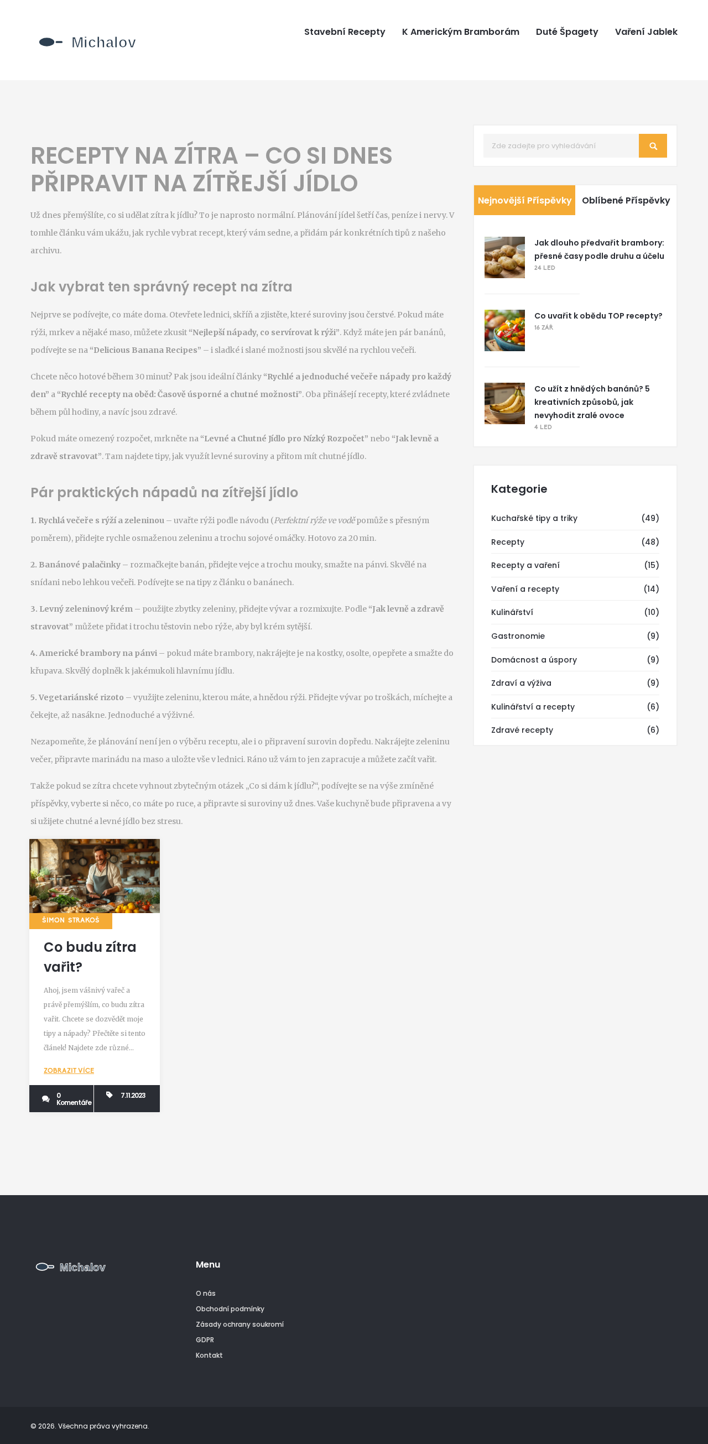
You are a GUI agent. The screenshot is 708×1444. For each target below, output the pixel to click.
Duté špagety (567, 32)
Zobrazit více (69, 1071)
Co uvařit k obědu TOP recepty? (598, 315)
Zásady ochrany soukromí (240, 1324)
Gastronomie (518, 636)
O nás (206, 1293)
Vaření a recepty (525, 589)
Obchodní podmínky (230, 1308)
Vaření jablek (646, 32)
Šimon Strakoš (71, 921)
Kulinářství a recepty (533, 706)
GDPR (205, 1339)
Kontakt (209, 1355)
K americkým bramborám (460, 32)
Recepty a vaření (525, 565)
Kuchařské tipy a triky (534, 518)
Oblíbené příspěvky (626, 200)
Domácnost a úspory (534, 659)
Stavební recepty (345, 32)
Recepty (507, 542)
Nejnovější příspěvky (525, 200)
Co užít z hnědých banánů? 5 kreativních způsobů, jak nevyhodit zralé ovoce (592, 402)
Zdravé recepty (522, 730)
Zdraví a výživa (521, 683)
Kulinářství (512, 612)
